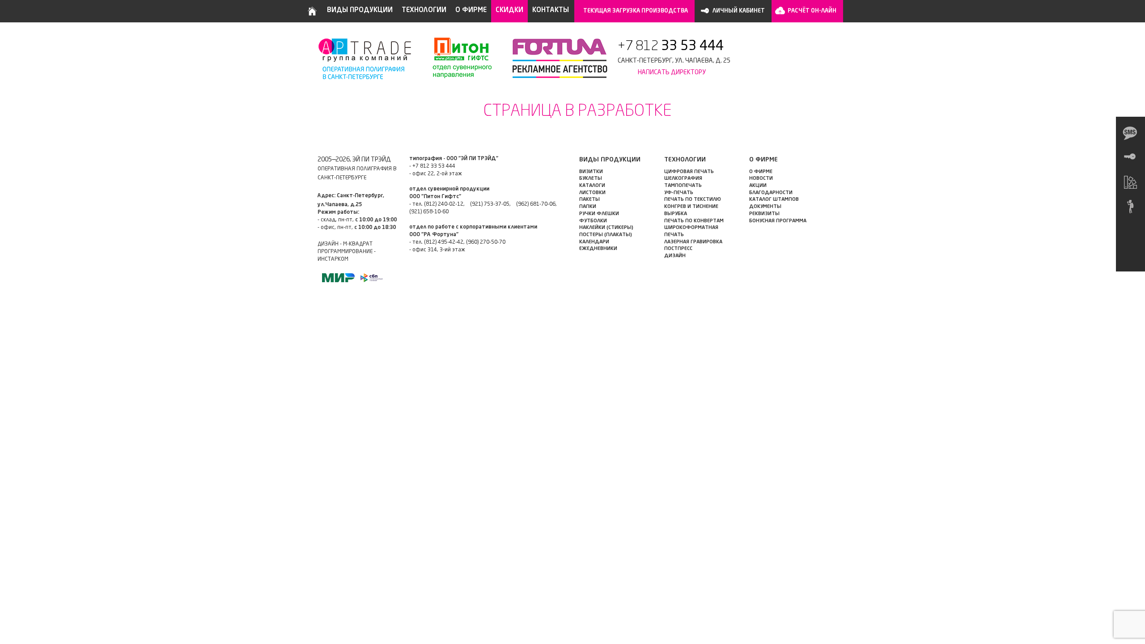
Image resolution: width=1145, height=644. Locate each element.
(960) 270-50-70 (485, 242)
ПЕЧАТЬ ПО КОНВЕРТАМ (694, 221)
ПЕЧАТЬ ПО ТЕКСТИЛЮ (692, 199)
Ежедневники (598, 248)
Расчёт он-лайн (812, 11)
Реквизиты (764, 214)
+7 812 (671, 46)
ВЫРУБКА (675, 214)
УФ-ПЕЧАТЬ (678, 193)
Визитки (591, 171)
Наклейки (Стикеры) (606, 227)
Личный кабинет (738, 11)
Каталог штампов (774, 199)
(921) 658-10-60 (429, 212)
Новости (761, 178)
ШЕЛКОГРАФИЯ (683, 178)
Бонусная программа (777, 221)
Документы (765, 206)
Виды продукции (360, 10)
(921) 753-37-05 (489, 204)
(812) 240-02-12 (443, 204)
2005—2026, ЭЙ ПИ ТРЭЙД (354, 160)
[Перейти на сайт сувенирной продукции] (457, 58)
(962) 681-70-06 (536, 204)
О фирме (471, 10)
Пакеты (589, 199)
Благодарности (771, 193)
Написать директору (672, 72)
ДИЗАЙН (675, 256)
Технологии (424, 10)
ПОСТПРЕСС (678, 248)
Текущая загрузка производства (635, 11)
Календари (594, 242)
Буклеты (590, 178)
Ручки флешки (599, 214)
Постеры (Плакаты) (605, 235)
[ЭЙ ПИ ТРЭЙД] (366, 58)
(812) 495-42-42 (443, 242)
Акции (758, 185)
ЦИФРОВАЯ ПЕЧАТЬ (689, 171)
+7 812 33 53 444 (433, 166)
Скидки (509, 10)
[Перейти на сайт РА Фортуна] (554, 58)
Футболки (593, 221)
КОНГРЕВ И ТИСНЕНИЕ (691, 206)
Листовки (592, 193)
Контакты (550, 10)
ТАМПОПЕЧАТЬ (683, 185)
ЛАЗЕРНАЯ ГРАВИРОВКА (693, 242)
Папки (587, 206)
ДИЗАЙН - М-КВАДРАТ (345, 244)
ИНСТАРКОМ (333, 259)
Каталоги (592, 185)
